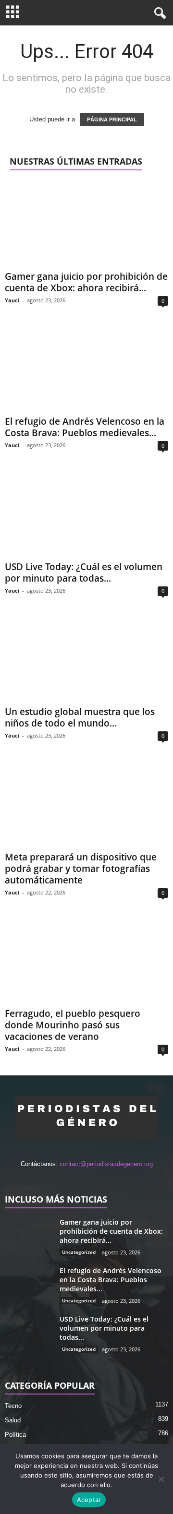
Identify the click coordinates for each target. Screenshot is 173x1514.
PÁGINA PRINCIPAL (112, 119)
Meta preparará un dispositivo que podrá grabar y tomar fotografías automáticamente (81, 868)
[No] (161, 1479)
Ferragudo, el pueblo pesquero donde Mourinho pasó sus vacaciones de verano (72, 1025)
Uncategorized (79, 1252)
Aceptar (89, 1499)
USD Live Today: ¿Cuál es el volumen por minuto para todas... (83, 572)
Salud (13, 1420)
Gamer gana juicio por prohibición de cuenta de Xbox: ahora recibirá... (86, 282)
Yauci (12, 300)
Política (15, 1434)
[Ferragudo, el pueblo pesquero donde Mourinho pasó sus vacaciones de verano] (86, 961)
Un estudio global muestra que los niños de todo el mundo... (80, 717)
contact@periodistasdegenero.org (106, 1164)
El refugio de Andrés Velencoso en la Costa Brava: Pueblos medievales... (84, 427)
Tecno (13, 1405)
